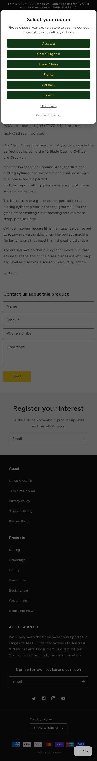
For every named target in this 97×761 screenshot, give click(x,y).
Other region (49, 106)
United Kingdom (48, 54)
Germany (48, 85)
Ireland (48, 95)
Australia (48, 43)
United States (48, 64)
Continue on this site (48, 115)
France (49, 74)
